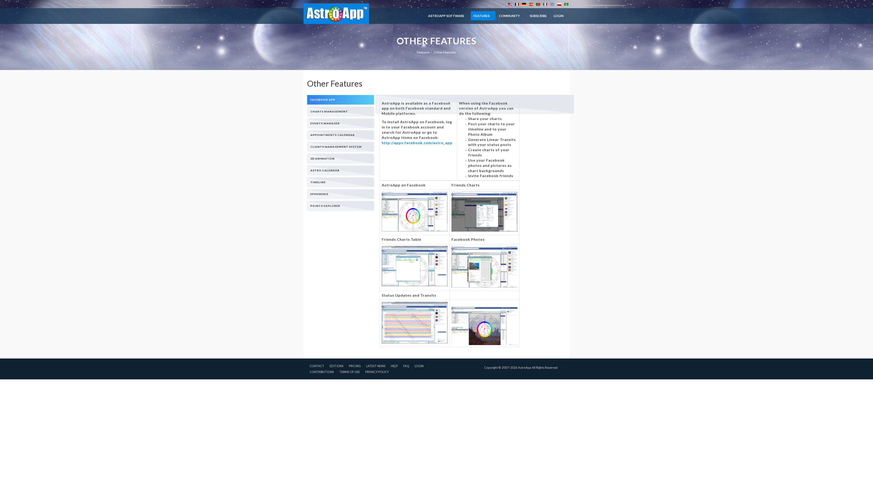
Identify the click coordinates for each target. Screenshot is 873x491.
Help (394, 366)
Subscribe (538, 16)
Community (509, 16)
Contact (317, 366)
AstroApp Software (446, 16)
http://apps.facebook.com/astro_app (417, 142)
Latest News (376, 366)
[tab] (340, 99)
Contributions (322, 372)
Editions (337, 366)
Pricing (355, 366)
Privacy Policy (377, 372)
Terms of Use (349, 372)
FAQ (406, 366)
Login (419, 366)
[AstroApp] (336, 13)
